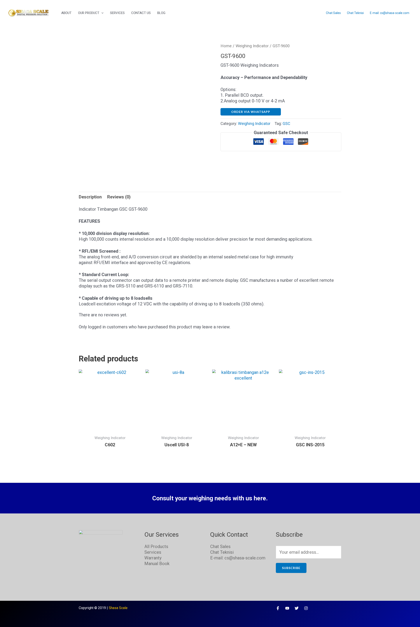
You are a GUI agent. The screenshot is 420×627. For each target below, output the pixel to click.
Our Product (88, 13)
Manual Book (157, 563)
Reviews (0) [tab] (119, 197)
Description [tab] (90, 197)
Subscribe (291, 568)
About (66, 13)
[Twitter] (297, 608)
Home (226, 46)
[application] (101, 13)
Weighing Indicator (252, 46)
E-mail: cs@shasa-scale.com (389, 13)
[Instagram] (306, 608)
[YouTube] (287, 608)
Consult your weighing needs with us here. (210, 498)
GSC (286, 123)
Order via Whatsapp (250, 112)
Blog (161, 13)
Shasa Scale (118, 608)
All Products (156, 546)
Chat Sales (333, 13)
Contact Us (141, 13)
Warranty (152, 557)
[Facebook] (278, 608)
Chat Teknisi (355, 13)
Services (117, 13)
